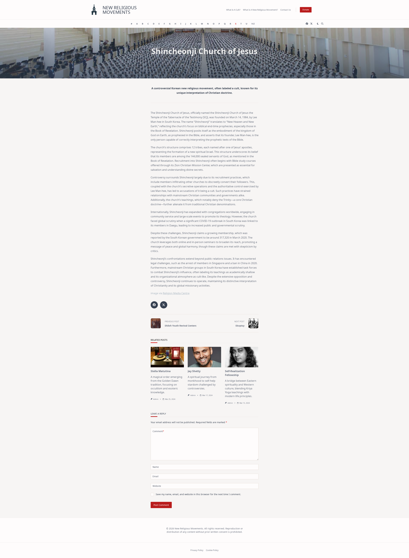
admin (155, 399)
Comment (158, 431)
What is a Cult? (233, 9)
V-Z (253, 23)
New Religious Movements (120, 9)
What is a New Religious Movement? (260, 9)
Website (157, 485)
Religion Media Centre (176, 293)
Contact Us (285, 9)
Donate (305, 9)
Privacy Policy (196, 550)
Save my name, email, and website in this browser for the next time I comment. (198, 494)
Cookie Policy (212, 550)
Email (155, 476)
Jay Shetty (194, 371)
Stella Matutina (161, 371)
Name (156, 466)
